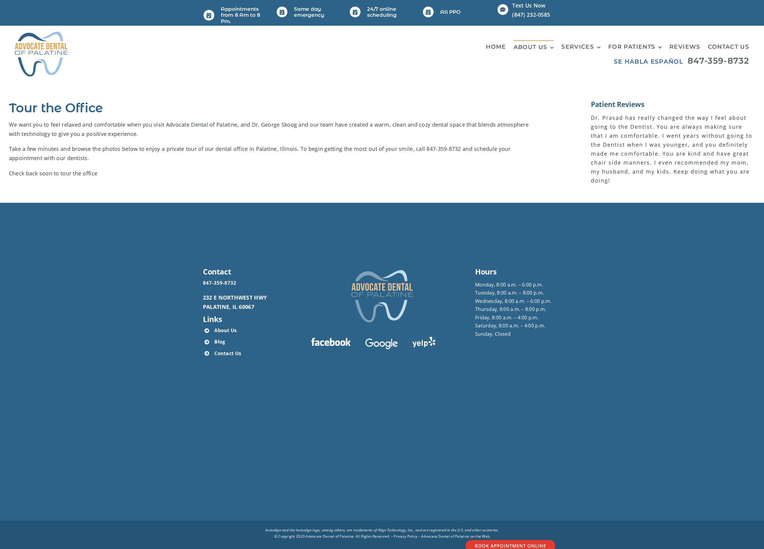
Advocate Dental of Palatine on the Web (455, 536)
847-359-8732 (718, 61)
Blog (219, 341)
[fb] (331, 339)
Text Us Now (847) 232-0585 (531, 10)
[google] (382, 339)
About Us (225, 330)
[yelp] (424, 338)
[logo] (41, 34)
